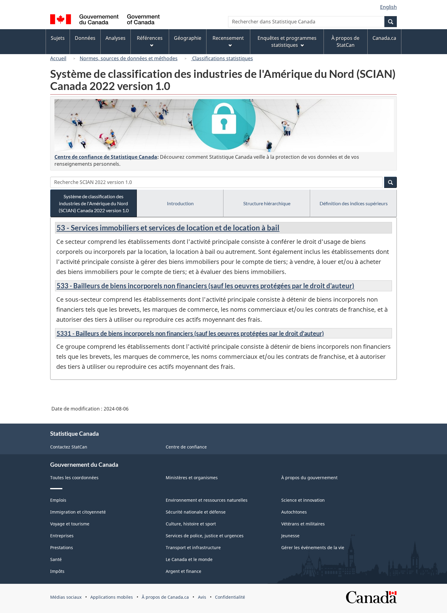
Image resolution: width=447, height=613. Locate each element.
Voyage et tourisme (69, 524)
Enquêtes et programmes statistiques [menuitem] (287, 41)
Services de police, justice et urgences (205, 536)
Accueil (58, 58)
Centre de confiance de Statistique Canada (105, 157)
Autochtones (294, 512)
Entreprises (62, 536)
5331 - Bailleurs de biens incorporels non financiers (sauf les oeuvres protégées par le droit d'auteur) (190, 333)
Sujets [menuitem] (58, 38)
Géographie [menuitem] (187, 38)
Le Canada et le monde (189, 559)
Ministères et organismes (192, 477)
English (388, 7)
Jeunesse (290, 536)
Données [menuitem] (85, 38)
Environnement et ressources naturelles (207, 500)
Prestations (61, 547)
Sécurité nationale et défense (196, 512)
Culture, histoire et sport (191, 524)
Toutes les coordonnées (74, 477)
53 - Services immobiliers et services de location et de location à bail (168, 227)
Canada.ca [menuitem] (384, 38)
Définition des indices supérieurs (354, 203)
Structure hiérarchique (266, 203)
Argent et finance (183, 571)
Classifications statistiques (222, 58)
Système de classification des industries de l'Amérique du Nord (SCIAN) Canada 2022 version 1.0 (94, 203)
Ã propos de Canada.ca (165, 597)
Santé (56, 559)
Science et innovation (303, 500)
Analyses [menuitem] (116, 38)
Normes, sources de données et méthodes (129, 58)
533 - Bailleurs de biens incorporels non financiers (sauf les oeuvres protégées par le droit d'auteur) (205, 286)
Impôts (57, 571)
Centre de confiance (186, 447)
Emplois (58, 500)
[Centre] (224, 125)
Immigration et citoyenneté (78, 512)
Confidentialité (230, 597)
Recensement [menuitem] (228, 38)
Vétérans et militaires (303, 524)
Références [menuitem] (150, 38)
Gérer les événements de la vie (312, 547)
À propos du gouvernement (309, 477)
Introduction (180, 203)
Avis (202, 597)
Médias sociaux (65, 597)
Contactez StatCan (68, 447)
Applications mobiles (111, 597)
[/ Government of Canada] (105, 20)
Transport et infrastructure (193, 547)
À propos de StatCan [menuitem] (345, 41)
